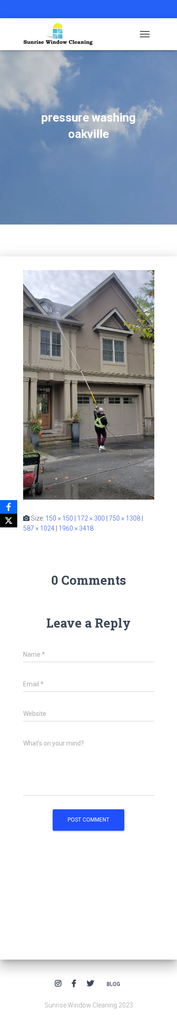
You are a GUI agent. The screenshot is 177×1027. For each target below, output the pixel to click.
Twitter (90, 983)
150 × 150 (59, 518)
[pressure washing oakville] (88, 384)
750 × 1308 (124, 518)
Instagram (58, 983)
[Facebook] (8, 507)
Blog (113, 984)
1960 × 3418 (76, 528)
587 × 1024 (38, 528)
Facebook (74, 983)
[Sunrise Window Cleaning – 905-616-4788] (61, 34)
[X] (8, 520)
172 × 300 (91, 518)
